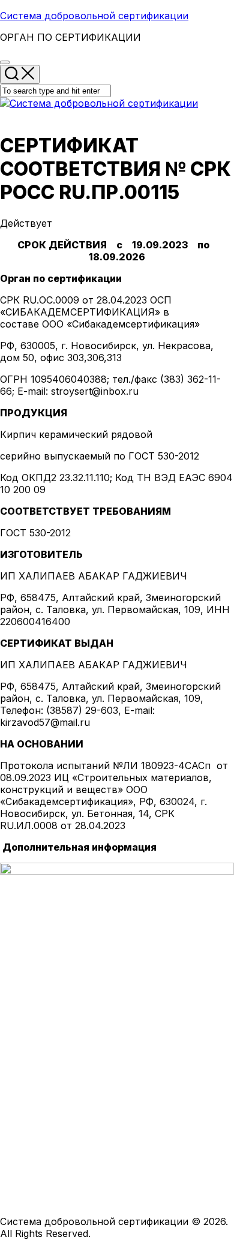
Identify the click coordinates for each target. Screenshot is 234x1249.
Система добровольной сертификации (94, 16)
